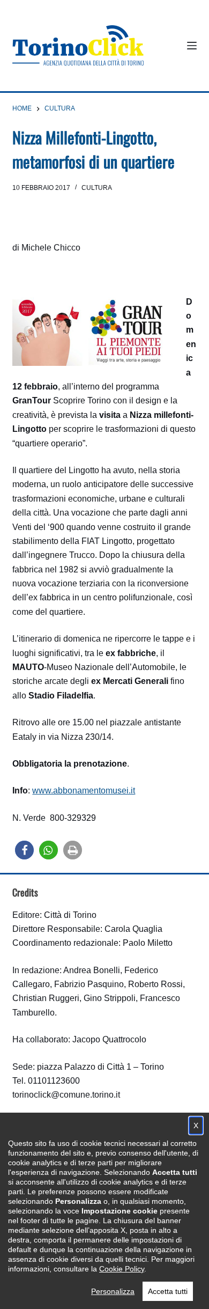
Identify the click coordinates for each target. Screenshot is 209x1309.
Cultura (96, 188)
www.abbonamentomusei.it (83, 790)
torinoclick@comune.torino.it (66, 1094)
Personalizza (113, 1291)
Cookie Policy (121, 1268)
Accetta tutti (168, 1291)
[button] (24, 850)
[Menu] (192, 45)
